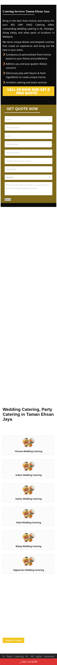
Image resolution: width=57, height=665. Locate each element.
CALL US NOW (29, 661)
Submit (8, 199)
